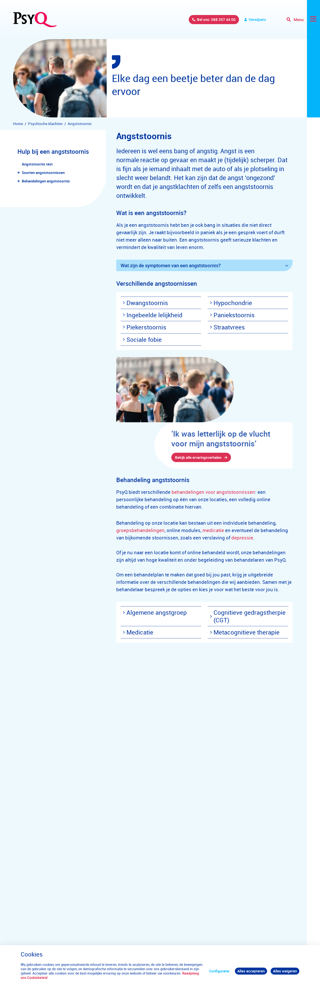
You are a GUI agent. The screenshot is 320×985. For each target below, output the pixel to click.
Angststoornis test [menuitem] (37, 164)
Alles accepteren (251, 970)
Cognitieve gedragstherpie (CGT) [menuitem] (250, 616)
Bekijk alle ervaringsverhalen (198, 457)
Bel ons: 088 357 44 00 (216, 19)
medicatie (213, 530)
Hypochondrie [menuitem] (233, 303)
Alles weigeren (285, 970)
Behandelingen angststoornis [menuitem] (46, 181)
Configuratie (219, 970)
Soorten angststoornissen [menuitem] (43, 172)
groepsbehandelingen (140, 530)
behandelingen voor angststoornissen (213, 492)
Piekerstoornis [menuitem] (146, 327)
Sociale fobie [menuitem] (144, 339)
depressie (242, 537)
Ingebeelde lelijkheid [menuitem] (154, 315)
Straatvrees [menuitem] (229, 327)
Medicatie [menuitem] (139, 632)
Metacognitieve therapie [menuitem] (247, 632)
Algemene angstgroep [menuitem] (156, 612)
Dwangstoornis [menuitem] (147, 303)
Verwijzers (257, 19)
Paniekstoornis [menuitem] (234, 315)
